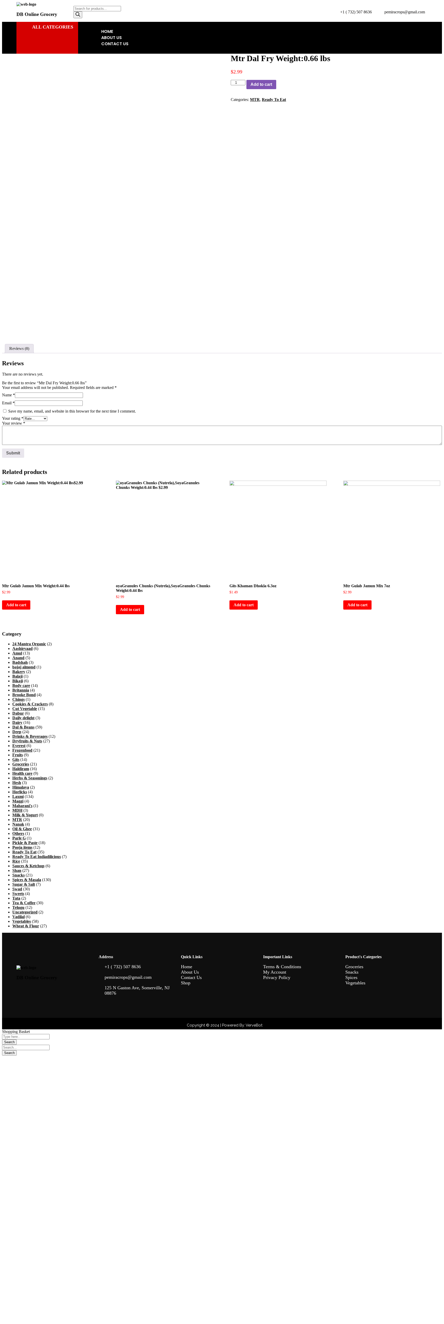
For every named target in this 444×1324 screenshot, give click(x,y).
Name (8, 395)
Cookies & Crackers (30, 704)
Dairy (17, 722)
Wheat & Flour (25, 926)
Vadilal (18, 917)
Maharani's (22, 806)
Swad (17, 889)
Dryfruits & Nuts (27, 741)
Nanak (18, 824)
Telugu (18, 907)
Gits (15, 759)
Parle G (19, 838)
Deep (16, 732)
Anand (18, 658)
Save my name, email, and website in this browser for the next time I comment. (72, 411)
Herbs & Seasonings (29, 778)
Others (18, 833)
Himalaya (20, 787)
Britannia (20, 690)
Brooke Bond (24, 695)
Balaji (17, 676)
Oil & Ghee (22, 829)
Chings (18, 699)
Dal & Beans (23, 727)
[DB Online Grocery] (26, 4)
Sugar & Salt (23, 884)
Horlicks (19, 792)
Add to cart (261, 84)
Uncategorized (25, 912)
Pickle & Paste (25, 843)
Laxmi (18, 796)
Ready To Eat (274, 99)
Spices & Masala (26, 880)
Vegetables (21, 921)
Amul (17, 653)
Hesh (16, 782)
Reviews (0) (19, 348)
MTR (255, 99)
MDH (17, 810)
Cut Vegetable (24, 708)
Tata (16, 898)
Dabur (18, 713)
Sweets (18, 893)
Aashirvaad (22, 648)
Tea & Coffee (23, 903)
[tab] (19, 348)
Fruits (17, 755)
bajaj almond (23, 667)
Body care (21, 685)
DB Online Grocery (36, 14)
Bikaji (17, 681)
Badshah (20, 662)
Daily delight (23, 718)
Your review (13, 423)
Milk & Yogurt (25, 815)
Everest (18, 745)
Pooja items (22, 847)
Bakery (18, 671)
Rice (16, 861)
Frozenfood (22, 750)
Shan (16, 870)
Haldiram (20, 769)
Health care (22, 773)
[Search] (77, 14)
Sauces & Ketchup (28, 866)
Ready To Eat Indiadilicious (36, 856)
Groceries (20, 764)
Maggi (17, 801)
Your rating (12, 418)
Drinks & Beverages (30, 736)
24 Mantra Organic (29, 644)
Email (8, 403)
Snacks (18, 875)
